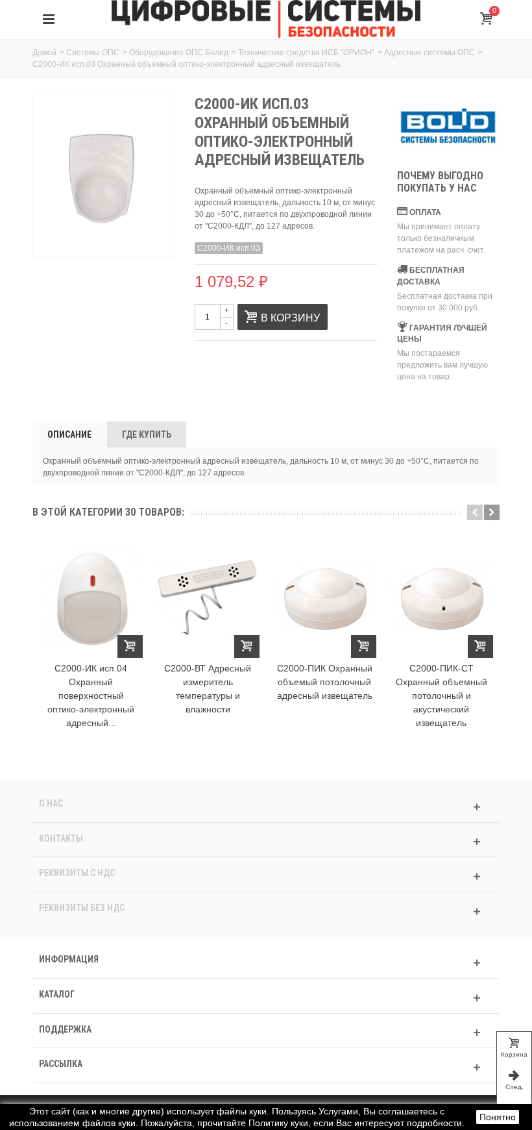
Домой (44, 52)
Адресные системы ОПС (429, 52)
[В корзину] (130, 646)
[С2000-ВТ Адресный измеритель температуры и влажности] (208, 599)
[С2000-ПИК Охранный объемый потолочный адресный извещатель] (324, 599)
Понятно (497, 1117)
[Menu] (48, 19)
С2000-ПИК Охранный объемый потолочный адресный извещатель (324, 682)
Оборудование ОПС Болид (178, 52)
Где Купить (146, 434)
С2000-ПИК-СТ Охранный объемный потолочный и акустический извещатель (441, 695)
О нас (51, 803)
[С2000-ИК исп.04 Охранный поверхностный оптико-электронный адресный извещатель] (91, 599)
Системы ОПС (92, 52)
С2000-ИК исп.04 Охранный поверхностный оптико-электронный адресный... (90, 695)
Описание (69, 434)
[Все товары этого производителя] (448, 126)
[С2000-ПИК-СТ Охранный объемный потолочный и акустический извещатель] (441, 599)
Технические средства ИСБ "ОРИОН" (306, 52)
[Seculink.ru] (266, 18)
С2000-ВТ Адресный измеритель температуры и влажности (207, 688)
